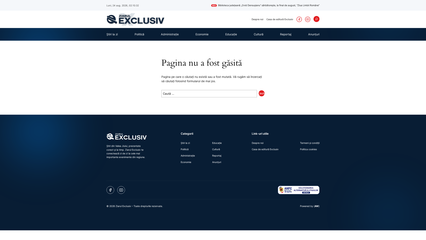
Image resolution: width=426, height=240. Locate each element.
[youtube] (307, 19)
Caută (262, 93)
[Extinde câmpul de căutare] (317, 19)
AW (317, 206)
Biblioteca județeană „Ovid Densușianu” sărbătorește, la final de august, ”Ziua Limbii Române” (266, 5)
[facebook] (299, 19)
